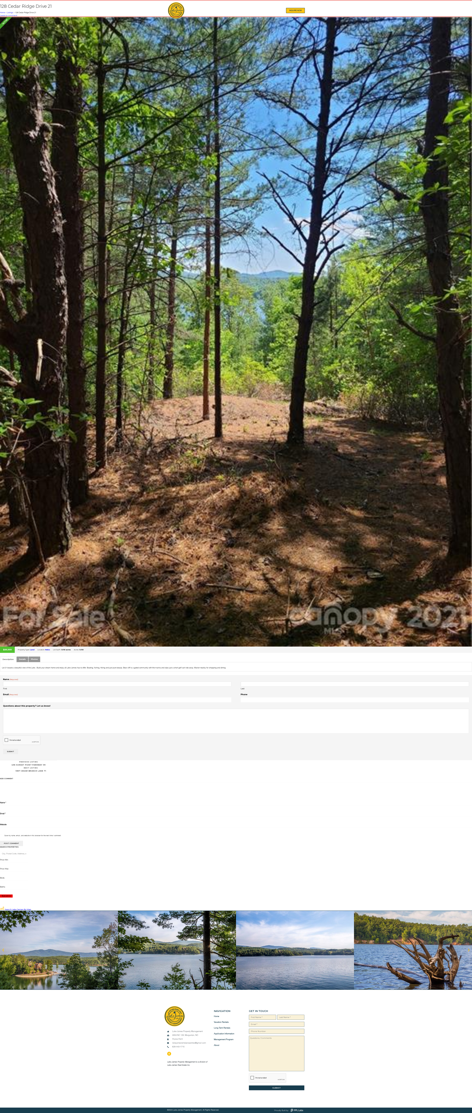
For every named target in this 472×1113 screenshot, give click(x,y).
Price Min (4, 860)
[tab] (8, 659)
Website (3, 824)
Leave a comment (8, 15)
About (216, 1045)
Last (242, 688)
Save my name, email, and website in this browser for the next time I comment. (32, 835)
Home (2, 13)
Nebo (47, 650)
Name (3, 803)
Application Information (224, 1034)
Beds (2, 878)
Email (10, 694)
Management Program (223, 1040)
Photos (34, 659)
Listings (10, 13)
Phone (244, 694)
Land (32, 650)
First (5, 688)
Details (22, 659)
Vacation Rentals (221, 1022)
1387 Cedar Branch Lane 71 (30, 769)
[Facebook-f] (169, 1054)
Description (8, 659)
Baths (2, 887)
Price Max (4, 869)
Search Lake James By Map (18, 909)
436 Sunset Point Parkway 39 (29, 763)
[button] (3, 950)
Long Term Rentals (222, 1028)
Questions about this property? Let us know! (26, 706)
